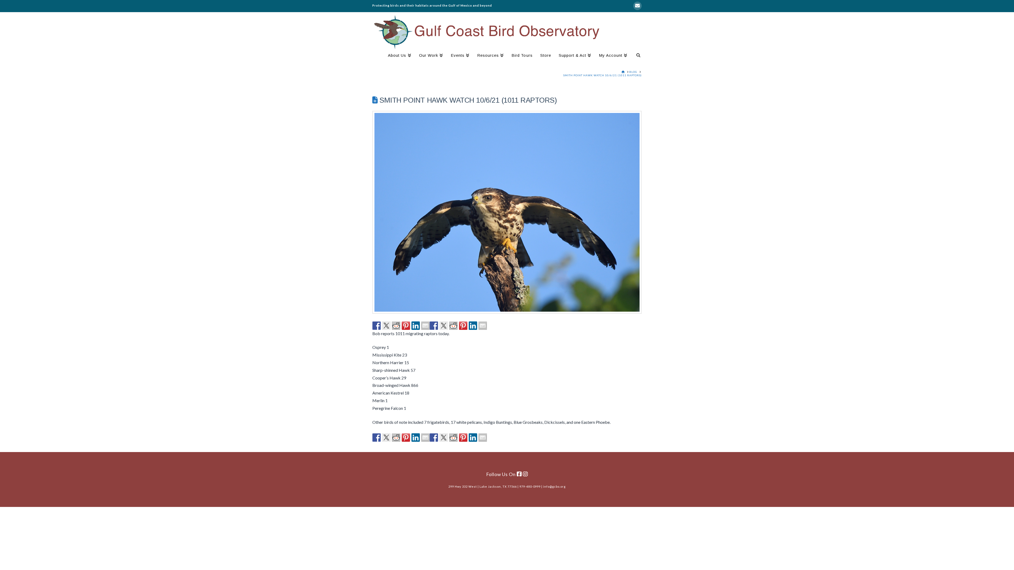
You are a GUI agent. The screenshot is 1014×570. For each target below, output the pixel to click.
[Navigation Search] (636, 56)
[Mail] (637, 6)
